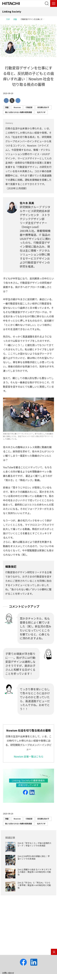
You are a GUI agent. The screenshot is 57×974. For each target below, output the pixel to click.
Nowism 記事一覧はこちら (28, 756)
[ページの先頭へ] (54, 952)
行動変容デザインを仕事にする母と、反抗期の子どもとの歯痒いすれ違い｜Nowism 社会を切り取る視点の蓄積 (28, 76)
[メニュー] (53, 3)
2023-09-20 (8, 93)
